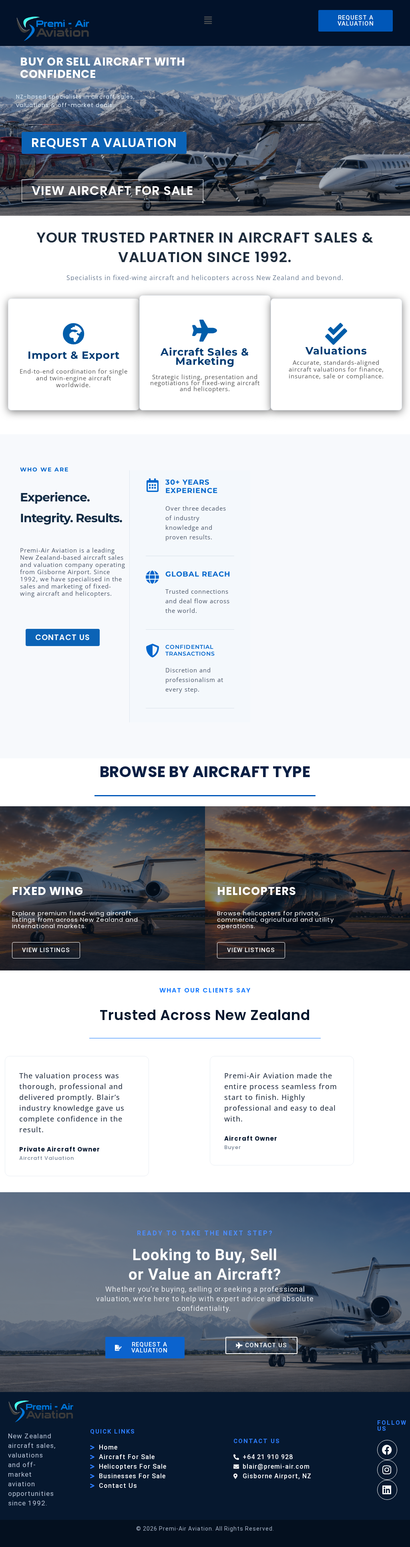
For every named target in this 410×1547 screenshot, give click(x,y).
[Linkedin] (387, 1490)
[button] (208, 21)
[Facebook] (387, 1450)
